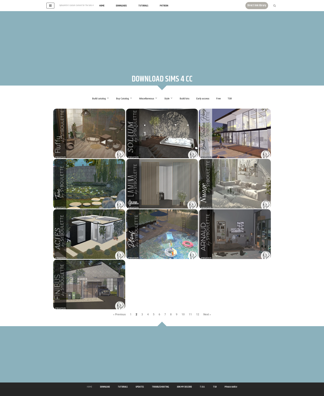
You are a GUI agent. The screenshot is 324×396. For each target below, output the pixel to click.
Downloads (121, 6)
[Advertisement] (162, 39)
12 (197, 314)
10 (183, 314)
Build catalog (99, 98)
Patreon (164, 6)
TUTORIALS (123, 387)
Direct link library (256, 5)
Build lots (184, 98)
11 (190, 314)
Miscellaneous (146, 98)
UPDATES (140, 387)
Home (101, 6)
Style (166, 98)
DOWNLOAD (105, 387)
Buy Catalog (122, 98)
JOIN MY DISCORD (184, 387)
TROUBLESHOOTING (160, 387)
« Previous (119, 314)
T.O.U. (202, 387)
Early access (202, 98)
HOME (89, 387)
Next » (207, 314)
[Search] (274, 5)
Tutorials (143, 6)
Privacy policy (231, 387)
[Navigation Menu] (50, 5)
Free (218, 98)
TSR (230, 98)
